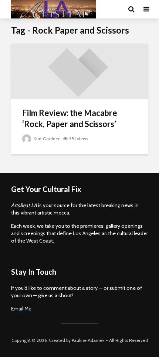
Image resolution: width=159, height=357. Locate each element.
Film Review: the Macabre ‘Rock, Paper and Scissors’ (69, 118)
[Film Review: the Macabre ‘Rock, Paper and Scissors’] (79, 70)
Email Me (21, 308)
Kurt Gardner (46, 138)
